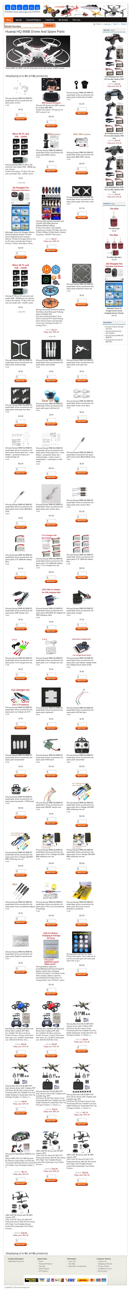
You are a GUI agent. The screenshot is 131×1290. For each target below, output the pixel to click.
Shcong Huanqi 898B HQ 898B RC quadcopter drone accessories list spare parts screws (18, 100)
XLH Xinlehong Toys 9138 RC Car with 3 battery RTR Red (114, 189)
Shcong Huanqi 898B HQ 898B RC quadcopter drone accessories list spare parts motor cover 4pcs (80, 403)
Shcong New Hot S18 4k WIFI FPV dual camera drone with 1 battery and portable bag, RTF (50, 1093)
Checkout (106, 24)
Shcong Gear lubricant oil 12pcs (79, 954)
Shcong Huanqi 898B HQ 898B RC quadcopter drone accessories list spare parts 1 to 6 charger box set (18, 660)
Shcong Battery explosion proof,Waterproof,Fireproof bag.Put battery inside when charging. (50, 969)
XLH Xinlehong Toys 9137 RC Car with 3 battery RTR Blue (114, 79)
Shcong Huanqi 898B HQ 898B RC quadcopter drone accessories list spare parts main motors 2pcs (49, 507)
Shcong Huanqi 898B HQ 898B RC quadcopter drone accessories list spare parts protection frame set (80, 286)
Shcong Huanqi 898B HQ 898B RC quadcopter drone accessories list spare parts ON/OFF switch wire (49, 805)
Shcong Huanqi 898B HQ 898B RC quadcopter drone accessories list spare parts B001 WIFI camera (80, 155)
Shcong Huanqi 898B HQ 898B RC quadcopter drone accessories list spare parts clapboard (49, 710)
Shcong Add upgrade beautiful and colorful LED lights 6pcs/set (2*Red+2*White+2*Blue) (50, 223)
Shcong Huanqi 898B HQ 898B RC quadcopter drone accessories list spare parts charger (80, 610)
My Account (63, 20)
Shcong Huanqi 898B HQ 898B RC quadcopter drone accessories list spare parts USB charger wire (18, 610)
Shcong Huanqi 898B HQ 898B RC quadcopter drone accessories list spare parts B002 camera (49, 152)
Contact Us (49, 20)
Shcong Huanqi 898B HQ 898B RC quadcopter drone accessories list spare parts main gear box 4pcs (18, 407)
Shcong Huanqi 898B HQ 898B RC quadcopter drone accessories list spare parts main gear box (80, 362)
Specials (19, 20)
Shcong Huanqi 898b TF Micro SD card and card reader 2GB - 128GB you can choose (20, 167)
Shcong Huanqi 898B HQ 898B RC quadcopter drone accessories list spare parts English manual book (18, 954)
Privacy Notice (103, 1266)
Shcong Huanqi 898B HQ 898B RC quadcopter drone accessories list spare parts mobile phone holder (80, 95)
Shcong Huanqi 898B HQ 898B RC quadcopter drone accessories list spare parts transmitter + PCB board (19, 799)
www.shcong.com (23, 1287)
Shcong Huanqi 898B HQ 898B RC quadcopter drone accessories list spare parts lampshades (18, 757)
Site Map (71, 1264)
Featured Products (33, 20)
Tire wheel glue (114, 229)
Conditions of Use (104, 1269)
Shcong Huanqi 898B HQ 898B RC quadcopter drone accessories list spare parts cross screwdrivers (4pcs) (20, 904)
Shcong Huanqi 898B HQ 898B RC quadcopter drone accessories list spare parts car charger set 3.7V (18, 709)
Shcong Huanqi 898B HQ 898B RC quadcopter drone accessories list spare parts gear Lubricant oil (49, 406)
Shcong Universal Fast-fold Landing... (114, 332)
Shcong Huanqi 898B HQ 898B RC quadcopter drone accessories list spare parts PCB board (49, 757)
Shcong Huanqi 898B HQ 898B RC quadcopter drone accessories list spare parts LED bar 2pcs (80, 710)
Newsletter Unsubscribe (77, 1266)
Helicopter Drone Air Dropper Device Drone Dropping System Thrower (114, 311)
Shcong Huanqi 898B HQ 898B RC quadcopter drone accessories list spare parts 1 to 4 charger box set (49, 660)
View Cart (76, 20)
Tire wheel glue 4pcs (114, 257)
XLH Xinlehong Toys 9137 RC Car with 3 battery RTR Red (114, 136)
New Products (44, 1269)
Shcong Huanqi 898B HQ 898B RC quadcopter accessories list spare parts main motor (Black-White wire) (81, 454)
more (112, 30)
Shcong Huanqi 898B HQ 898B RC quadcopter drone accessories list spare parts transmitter (80, 757)
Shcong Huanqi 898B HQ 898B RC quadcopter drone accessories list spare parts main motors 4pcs (80, 502)
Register (124, 24)
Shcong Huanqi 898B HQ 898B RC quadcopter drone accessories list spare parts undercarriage (18, 362)
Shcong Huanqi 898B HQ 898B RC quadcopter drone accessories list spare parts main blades (49, 362)
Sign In (115, 24)
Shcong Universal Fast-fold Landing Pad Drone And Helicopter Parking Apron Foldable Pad (50, 312)
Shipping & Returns (105, 1264)
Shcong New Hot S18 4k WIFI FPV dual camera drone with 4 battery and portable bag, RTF (81, 1097)
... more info (20, 183)
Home (8, 20)
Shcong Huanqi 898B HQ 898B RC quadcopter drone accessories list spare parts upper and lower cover (80, 199)
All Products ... (44, 1271)
